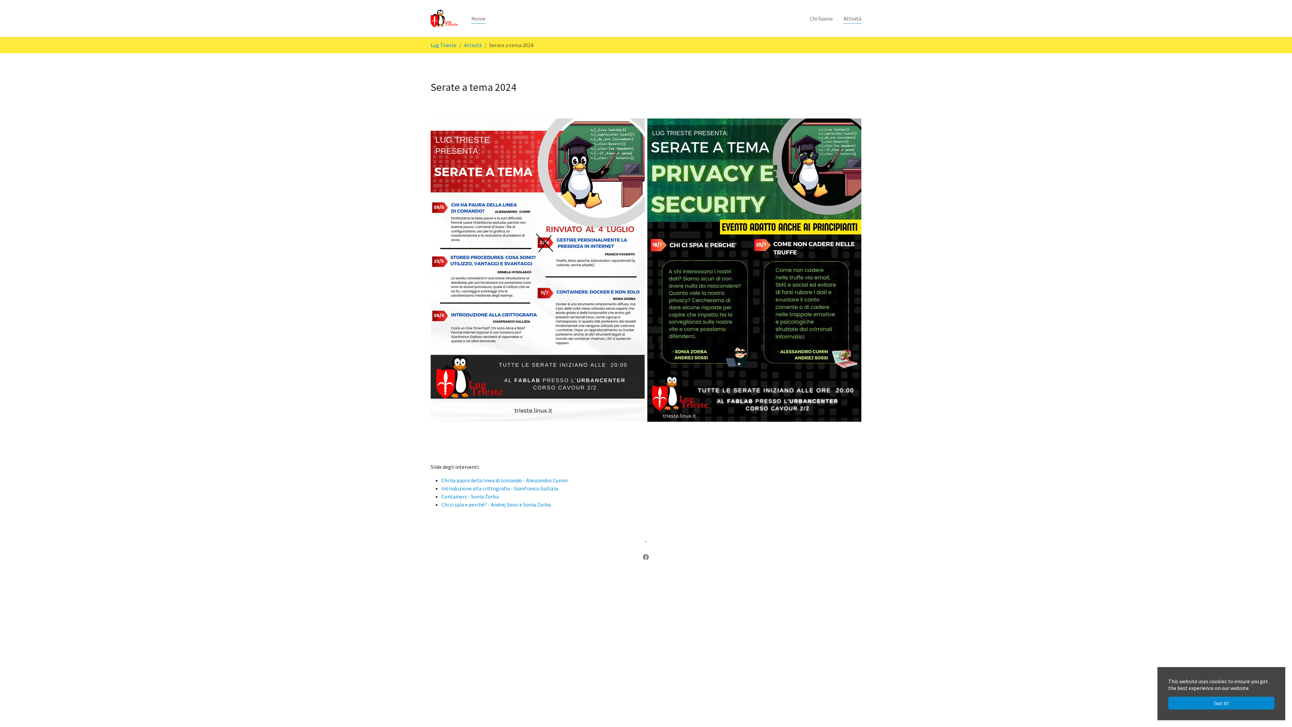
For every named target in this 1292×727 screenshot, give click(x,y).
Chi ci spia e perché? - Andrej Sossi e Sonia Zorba (496, 504)
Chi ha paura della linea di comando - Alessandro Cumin (504, 480)
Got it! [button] (1221, 703)
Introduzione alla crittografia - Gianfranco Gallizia (499, 488)
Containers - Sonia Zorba (470, 496)
